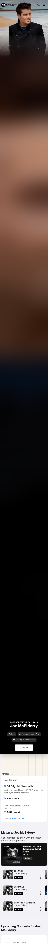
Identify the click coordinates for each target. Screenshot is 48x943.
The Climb (19, 871)
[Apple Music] (34, 858)
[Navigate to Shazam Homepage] (9, 5)
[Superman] (7, 890)
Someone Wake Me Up (24, 902)
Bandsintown (18, 818)
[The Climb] (7, 874)
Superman (19, 886)
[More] (40, 877)
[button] (44, 4)
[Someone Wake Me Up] (7, 906)
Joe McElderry (21, 873)
